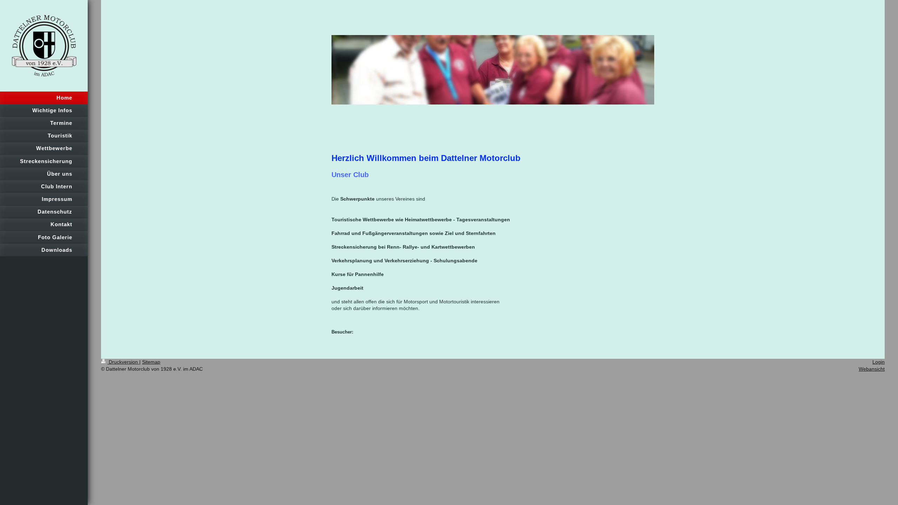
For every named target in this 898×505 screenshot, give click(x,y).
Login (878, 362)
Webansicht (872, 369)
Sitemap (151, 362)
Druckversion (123, 362)
